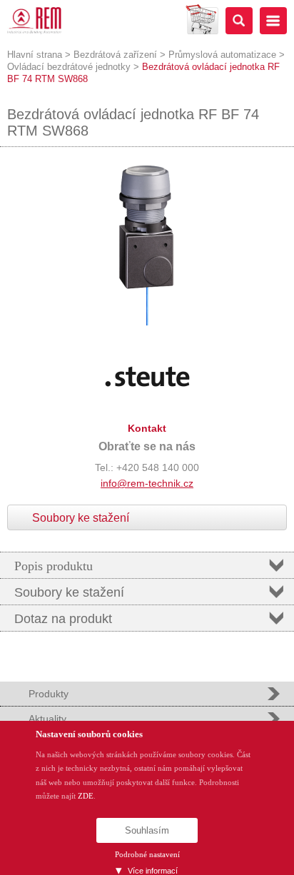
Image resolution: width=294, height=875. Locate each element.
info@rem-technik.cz (147, 483)
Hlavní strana (34, 54)
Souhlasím (147, 830)
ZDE (85, 795)
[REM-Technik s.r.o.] (34, 20)
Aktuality (47, 718)
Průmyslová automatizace (222, 54)
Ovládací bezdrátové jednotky (69, 66)
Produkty (49, 693)
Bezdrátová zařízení (115, 54)
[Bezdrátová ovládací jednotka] (147, 323)
